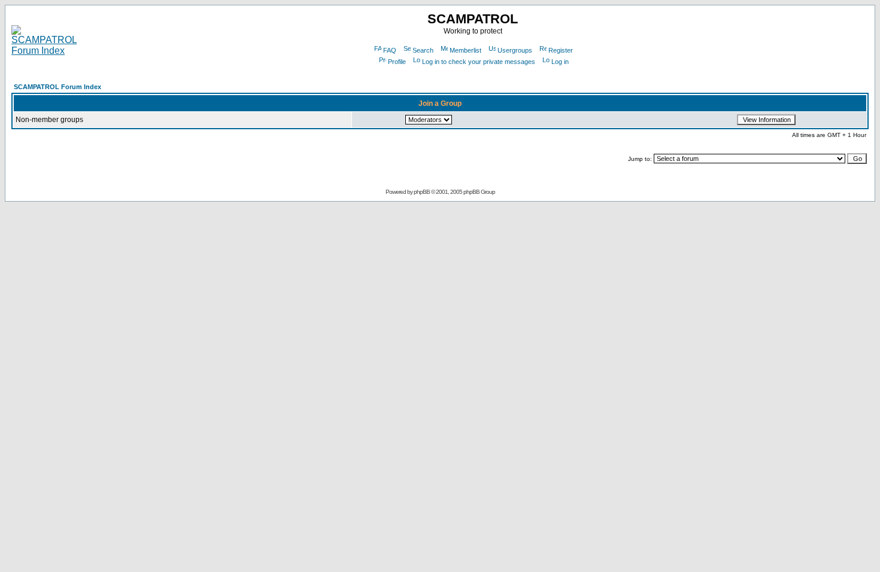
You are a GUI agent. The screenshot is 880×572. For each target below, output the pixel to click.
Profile (397, 61)
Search (422, 50)
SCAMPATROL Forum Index (57, 86)
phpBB (422, 191)
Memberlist (465, 50)
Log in (560, 61)
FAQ (389, 50)
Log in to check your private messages (478, 61)
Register (560, 50)
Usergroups (514, 50)
